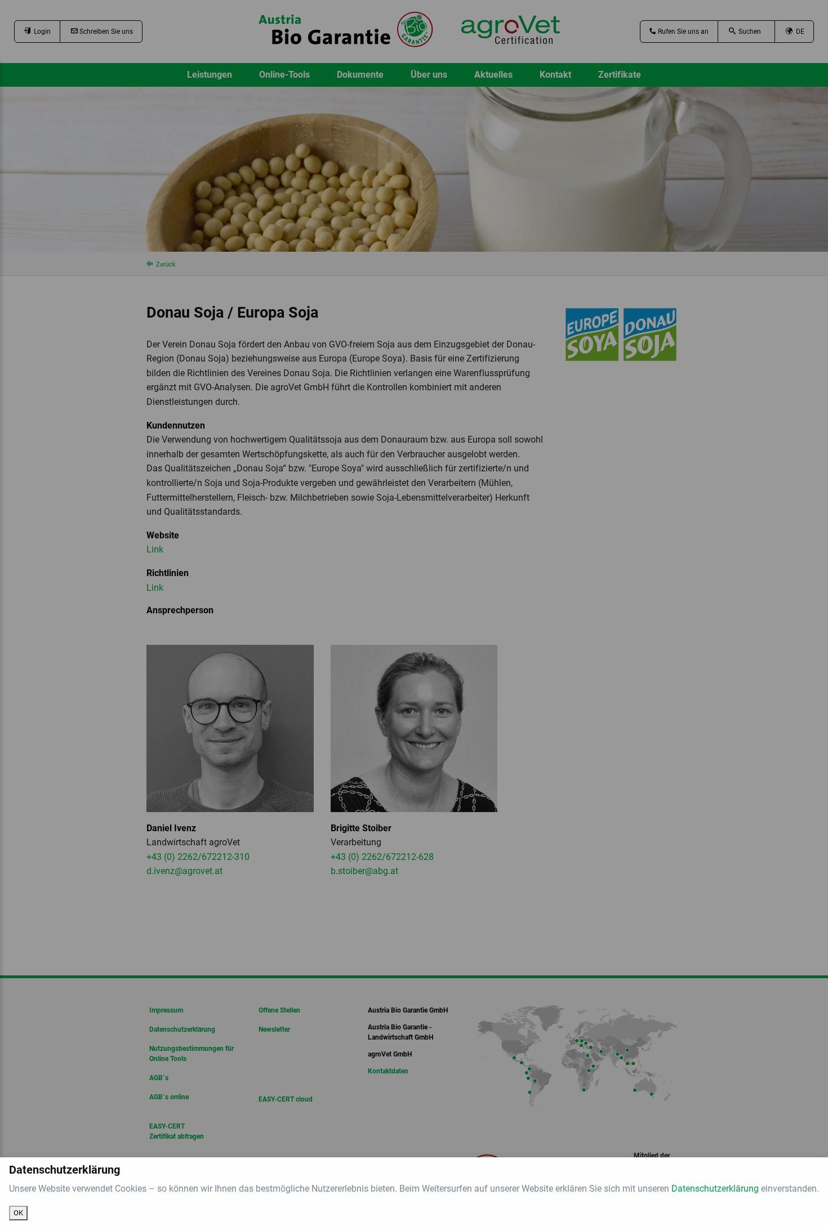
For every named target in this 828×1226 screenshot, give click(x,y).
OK (18, 1213)
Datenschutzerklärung (715, 1188)
